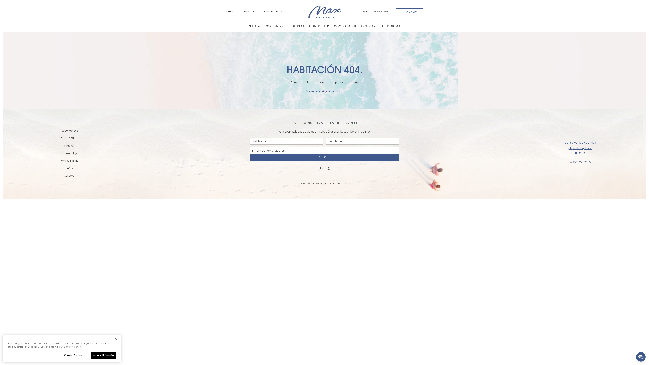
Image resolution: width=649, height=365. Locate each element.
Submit (324, 159)
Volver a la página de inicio (324, 91)
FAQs (69, 169)
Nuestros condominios (267, 26)
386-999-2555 (381, 12)
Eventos (249, 12)
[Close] (115, 339)
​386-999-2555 (581, 163)
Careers (69, 177)
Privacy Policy (69, 162)
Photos (69, 147)
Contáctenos (273, 12)
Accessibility (69, 154)
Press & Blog (69, 139)
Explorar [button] (368, 26)
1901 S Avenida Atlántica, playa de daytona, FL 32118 (580, 149)
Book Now (410, 11)
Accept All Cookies (103, 355)
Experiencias (390, 26)
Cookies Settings (73, 355)
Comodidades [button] (345, 26)
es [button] (367, 12)
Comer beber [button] (319, 26)
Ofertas (298, 26)
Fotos (230, 12)
